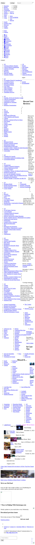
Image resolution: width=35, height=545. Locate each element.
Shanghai (6, 6)
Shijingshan (29, 413)
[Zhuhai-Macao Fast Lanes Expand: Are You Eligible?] (32, 377)
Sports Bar (6, 393)
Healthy (6, 126)
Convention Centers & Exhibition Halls (14, 158)
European (14, 368)
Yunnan (17, 348)
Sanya (5, 15)
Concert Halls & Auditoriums (11, 67)
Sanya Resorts (16, 408)
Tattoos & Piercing (27, 74)
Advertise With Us (21, 526)
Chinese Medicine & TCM (11, 168)
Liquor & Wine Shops (9, 265)
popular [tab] (24, 82)
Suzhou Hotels (17, 410)
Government (8, 45)
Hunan (16, 339)
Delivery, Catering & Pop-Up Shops (13, 120)
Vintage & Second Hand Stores (12, 280)
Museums (6, 71)
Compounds (23, 184)
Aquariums (7, 404)
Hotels (7, 48)
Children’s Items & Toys (10, 250)
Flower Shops (7, 256)
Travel (6, 57)
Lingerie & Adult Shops (10, 263)
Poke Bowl (7, 355)
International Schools (9, 145)
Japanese (6, 129)
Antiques (6, 239)
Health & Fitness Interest (10, 310)
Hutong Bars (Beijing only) (11, 390)
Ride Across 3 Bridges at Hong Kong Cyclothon (13, 480)
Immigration (7, 220)
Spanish (6, 134)
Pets (5, 225)
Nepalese (27, 318)
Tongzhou (28, 417)
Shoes (5, 275)
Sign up (12, 13)
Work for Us (30, 526)
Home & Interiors (8, 260)
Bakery (6, 331)
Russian (14, 378)
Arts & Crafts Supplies (10, 241)
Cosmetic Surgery (8, 169)
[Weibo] (33, 541)
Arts (11, 19)
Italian (5, 127)
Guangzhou (7, 10)
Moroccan (6, 364)
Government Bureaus (9, 159)
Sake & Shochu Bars (26, 395)
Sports (6, 56)
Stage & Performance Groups (11, 312)
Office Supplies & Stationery (11, 272)
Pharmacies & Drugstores (10, 177)
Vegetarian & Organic (9, 356)
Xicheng (28, 408)
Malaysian (27, 317)
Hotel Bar (23, 392)
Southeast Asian (29, 321)
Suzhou (6, 13)
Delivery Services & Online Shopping (13, 216)
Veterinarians (7, 234)
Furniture (6, 257)
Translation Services (9, 92)
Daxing (28, 414)
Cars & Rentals (8, 211)
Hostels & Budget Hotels (10, 185)
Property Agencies (24, 185)
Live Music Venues (9, 200)
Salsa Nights (24, 397)
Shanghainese (18, 342)
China (5, 18)
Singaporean (28, 320)
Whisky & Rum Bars (26, 398)
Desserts (6, 334)
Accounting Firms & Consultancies (13, 80)
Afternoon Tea (7, 328)
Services (7, 53)
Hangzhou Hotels (17, 404)
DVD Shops (7, 253)
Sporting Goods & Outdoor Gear (12, 277)
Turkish (6, 365)
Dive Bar (6, 388)
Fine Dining (7, 121)
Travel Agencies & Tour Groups (12, 299)
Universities (7, 151)
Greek (14, 372)
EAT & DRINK (14, 17)
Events (5, 26)
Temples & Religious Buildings (12, 296)
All (6, 35)
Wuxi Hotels (16, 411)
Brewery (6, 194)
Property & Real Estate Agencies (12, 229)
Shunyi (28, 420)
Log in (11, 11)
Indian (26, 312)
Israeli (5, 361)
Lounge (23, 394)
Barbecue (14, 361)
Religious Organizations (10, 105)
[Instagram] (33, 543)
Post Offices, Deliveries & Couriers (13, 228)
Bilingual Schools (8, 142)
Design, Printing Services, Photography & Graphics (17, 217)
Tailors (5, 232)
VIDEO (6, 28)
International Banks (9, 85)
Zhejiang (17, 349)
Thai (26, 323)
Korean (26, 315)
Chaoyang (28, 405)
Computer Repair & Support (11, 213)
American (6, 112)
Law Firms (7, 86)
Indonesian (27, 314)
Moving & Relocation (9, 223)
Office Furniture (8, 89)
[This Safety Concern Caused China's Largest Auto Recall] (19, 439)
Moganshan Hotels (18, 405)
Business (7, 39)
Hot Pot (17, 337)
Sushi (25, 355)
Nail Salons (25, 70)
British (14, 366)
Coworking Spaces (9, 82)
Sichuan (17, 343)
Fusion (14, 362)
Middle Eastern (8, 131)
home (5, 30)
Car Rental (6, 291)
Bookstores (7, 244)
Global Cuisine (8, 124)
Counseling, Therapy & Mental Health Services (16, 171)
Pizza (19, 353)
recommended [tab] (25, 83)
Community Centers (9, 101)
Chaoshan (17, 331)
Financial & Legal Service (10, 219)
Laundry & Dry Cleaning (10, 222)
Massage (24, 68)
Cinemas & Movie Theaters (11, 65)
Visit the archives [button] (5, 520)
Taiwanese (17, 345)
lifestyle (12, 20)
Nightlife (7, 51)
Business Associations (9, 307)
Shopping (7, 54)
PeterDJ (30, 175)
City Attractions (8, 293)
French (5, 123)
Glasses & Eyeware (9, 259)
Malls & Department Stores (11, 266)
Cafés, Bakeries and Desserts (11, 117)
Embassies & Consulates (10, 102)
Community (8, 41)
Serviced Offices (8, 90)
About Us (6, 526)
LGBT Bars (7, 198)
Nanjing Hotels (17, 407)
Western (6, 136)
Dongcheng (29, 407)
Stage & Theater (8, 73)
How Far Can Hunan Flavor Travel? (32, 370)
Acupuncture (7, 165)
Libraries (6, 70)
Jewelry (6, 262)
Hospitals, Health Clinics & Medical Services (15, 175)
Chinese (6, 118)
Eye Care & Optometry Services (12, 174)
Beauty (7, 38)
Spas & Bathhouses (27, 71)
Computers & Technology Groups (12, 309)
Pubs (5, 391)
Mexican (6, 130)
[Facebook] (33, 540)
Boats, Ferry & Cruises (10, 288)
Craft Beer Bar (7, 387)
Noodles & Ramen (29, 353)
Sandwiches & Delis (17, 380)
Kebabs (6, 362)
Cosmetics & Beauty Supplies (11, 251)
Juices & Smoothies (9, 353)
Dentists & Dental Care (10, 172)
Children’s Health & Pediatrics (12, 166)
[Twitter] (33, 538)
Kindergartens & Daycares (11, 146)
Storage (6, 231)
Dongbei (17, 333)
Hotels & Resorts (8, 187)
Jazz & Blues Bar (25, 387)
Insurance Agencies (9, 83)
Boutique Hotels (8, 184)
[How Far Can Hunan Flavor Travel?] (32, 364)
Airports (6, 287)
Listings (6, 32)
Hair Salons (25, 67)
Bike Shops (7, 242)
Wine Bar (23, 400)
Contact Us (13, 526)
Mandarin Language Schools (11, 149)
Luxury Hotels (7, 188)
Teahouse (6, 337)
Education (8, 44)
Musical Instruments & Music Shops (13, 271)
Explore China (7, 23)
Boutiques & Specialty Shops (11, 245)
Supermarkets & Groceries (11, 278)
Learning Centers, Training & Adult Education (16, 148)
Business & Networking (10, 306)
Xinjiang (17, 346)
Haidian (28, 410)
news (11, 16)
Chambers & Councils (9, 156)
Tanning (24, 73)
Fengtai (28, 411)
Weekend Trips (8, 300)
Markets (6, 268)
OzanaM (25, 266)
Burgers (27, 308)
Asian (5, 114)
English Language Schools (11, 143)
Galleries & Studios (9, 68)
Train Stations (7, 297)
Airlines (6, 285)
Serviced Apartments (25, 187)
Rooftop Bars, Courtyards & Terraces (13, 203)
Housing (7, 50)
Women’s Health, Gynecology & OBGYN (15, 178)
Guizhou (17, 336)
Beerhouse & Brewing (9, 115)
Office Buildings (8, 87)
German (14, 371)
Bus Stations (7, 290)
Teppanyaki (27, 356)
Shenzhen (6, 9)
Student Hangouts (8, 394)
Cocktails (23, 391)
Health (7, 47)
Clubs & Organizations (10, 99)
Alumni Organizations (9, 304)
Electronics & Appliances (10, 254)
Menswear (6, 269)
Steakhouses (15, 383)
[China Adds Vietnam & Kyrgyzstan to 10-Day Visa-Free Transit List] (12, 456)
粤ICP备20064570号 (12, 532)
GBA (5, 16)
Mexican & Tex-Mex (17, 377)
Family (5, 22)
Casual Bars (7, 195)
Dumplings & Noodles (20, 334)
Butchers (6, 247)
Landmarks (7, 405)
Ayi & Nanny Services (10, 210)
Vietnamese (28, 324)
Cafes (5, 333)
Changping (29, 419)
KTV (5, 197)
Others (5, 133)
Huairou (28, 422)
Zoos (5, 408)
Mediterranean (16, 375)
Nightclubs (7, 201)
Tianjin (5, 12)
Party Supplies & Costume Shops (12, 274)
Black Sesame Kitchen (27, 264)
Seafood (17, 340)
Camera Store (7, 248)
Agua (29, 173)
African (6, 111)
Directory (6, 25)
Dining (7, 42)
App (5, 528)
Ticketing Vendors (8, 74)
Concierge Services (9, 214)
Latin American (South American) (21, 374)
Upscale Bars (7, 204)
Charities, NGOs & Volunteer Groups (13, 98)
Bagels (5, 330)
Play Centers (28, 304)
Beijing (2, 3)
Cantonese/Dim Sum (20, 330)
